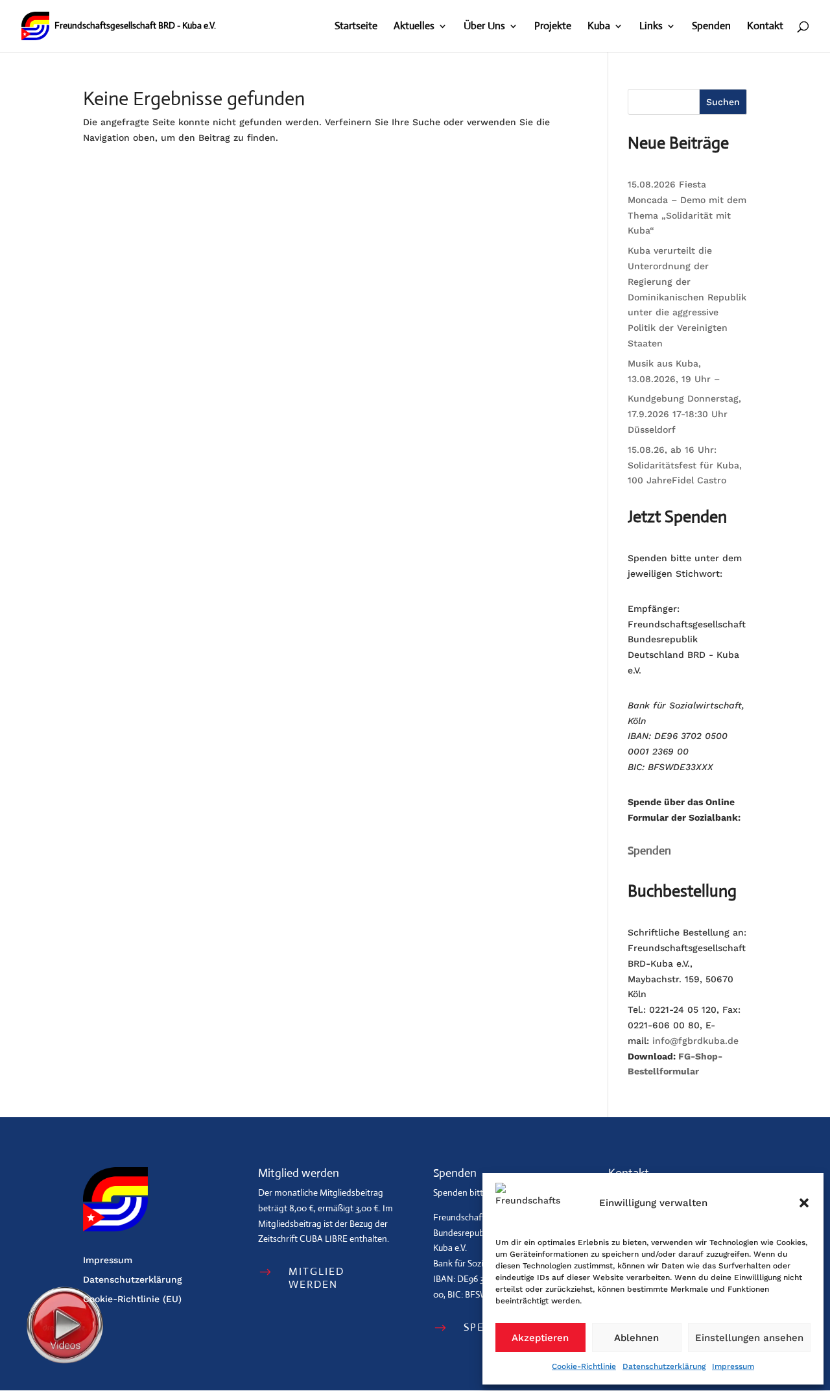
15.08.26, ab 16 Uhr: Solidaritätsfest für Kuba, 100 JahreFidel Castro (685, 465)
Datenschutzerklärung (664, 1366)
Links (651, 26)
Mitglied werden (316, 1277)
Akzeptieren (540, 1338)
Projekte (552, 26)
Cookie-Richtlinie (584, 1366)
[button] (804, 1202)
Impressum (733, 1366)
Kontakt (765, 26)
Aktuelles (414, 26)
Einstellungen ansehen (749, 1338)
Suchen (723, 102)
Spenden (711, 26)
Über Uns (484, 26)
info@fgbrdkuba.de (695, 1040)
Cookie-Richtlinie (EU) (132, 1299)
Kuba (598, 26)
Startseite (356, 26)
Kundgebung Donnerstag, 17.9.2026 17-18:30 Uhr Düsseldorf (684, 414)
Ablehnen (636, 1338)
